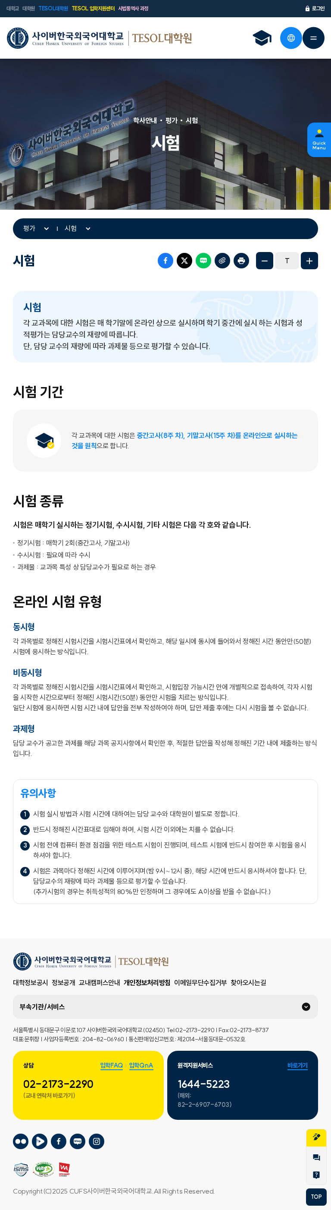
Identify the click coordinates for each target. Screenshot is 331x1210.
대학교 (12, 8)
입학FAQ (111, 1065)
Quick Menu (319, 145)
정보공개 (63, 982)
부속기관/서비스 (42, 1006)
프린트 (241, 260)
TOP (316, 1197)
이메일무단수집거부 (200, 982)
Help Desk (316, 1176)
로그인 (318, 8)
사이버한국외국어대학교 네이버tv (39, 1142)
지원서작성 (316, 1138)
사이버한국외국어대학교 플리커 (20, 1142)
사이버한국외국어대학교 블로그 (77, 1142)
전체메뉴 (313, 38)
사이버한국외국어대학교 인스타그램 (96, 1142)
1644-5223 (204, 1084)
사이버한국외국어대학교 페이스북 (58, 1142)
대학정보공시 (30, 982)
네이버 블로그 (203, 260)
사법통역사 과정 (133, 8)
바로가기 (297, 1065)
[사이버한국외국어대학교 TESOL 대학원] (99, 38)
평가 (29, 228)
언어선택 (291, 38)
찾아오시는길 (248, 982)
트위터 (184, 260)
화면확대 (309, 260)
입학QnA (141, 1065)
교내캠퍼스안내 (99, 982)
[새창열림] (261, 38)
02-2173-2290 (58, 1084)
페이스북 (165, 260)
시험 (71, 228)
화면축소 (264, 260)
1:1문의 (316, 1158)
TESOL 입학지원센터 (93, 8)
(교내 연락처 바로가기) (49, 1096)
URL (222, 260)
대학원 (28, 8)
